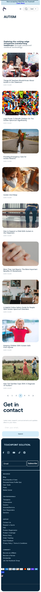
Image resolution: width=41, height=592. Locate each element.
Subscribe (32, 463)
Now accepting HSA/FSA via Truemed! (20, 1)
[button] (20, 8)
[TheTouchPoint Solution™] (4, 8)
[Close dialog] (35, 542)
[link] (20, 552)
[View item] (3, 452)
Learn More (20, 3)
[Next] (33, 396)
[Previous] (8, 396)
